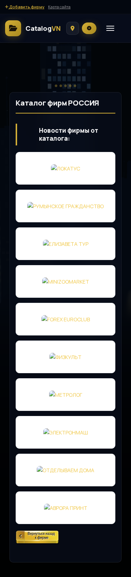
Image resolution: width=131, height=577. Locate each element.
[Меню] (110, 28)
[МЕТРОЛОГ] (65, 394)
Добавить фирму (26, 6)
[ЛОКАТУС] (65, 168)
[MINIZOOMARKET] (65, 281)
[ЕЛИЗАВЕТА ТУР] (65, 243)
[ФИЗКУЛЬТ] (65, 357)
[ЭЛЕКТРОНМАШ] (65, 432)
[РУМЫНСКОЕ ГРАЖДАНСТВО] (65, 206)
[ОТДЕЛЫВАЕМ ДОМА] (65, 470)
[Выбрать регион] (72, 28)
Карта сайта (59, 6)
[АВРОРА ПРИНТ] (65, 507)
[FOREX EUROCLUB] (65, 319)
